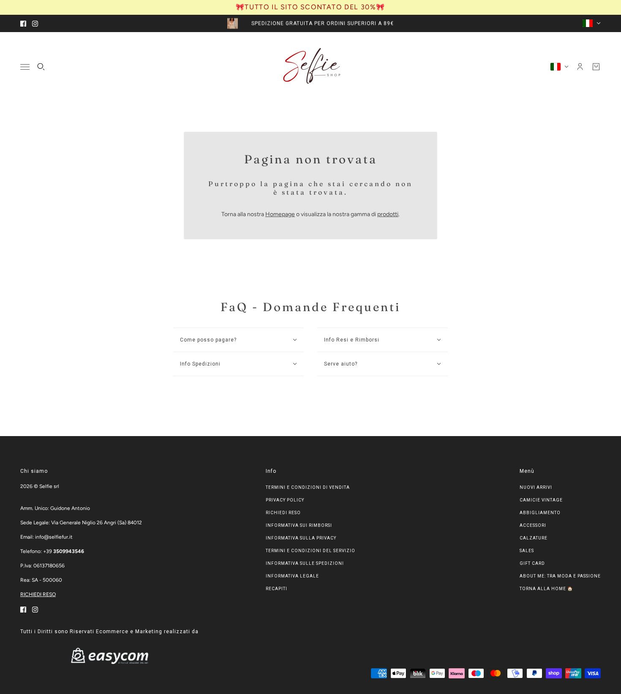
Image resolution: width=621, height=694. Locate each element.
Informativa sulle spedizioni (305, 563)
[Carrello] (596, 66)
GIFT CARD (532, 563)
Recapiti (276, 588)
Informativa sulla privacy (301, 538)
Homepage (280, 214)
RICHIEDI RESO (38, 594)
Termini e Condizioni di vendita (308, 487)
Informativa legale (292, 576)
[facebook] (23, 23)
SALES (527, 550)
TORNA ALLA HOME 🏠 (546, 588)
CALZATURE (533, 538)
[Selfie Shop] (310, 67)
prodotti (387, 214)
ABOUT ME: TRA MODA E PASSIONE (560, 576)
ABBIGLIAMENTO (540, 512)
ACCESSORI (533, 525)
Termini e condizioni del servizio (310, 550)
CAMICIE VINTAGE (541, 500)
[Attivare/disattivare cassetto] (25, 66)
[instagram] (35, 23)
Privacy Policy (285, 500)
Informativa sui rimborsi (299, 525)
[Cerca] (41, 66)
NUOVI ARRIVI (536, 487)
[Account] (580, 66)
